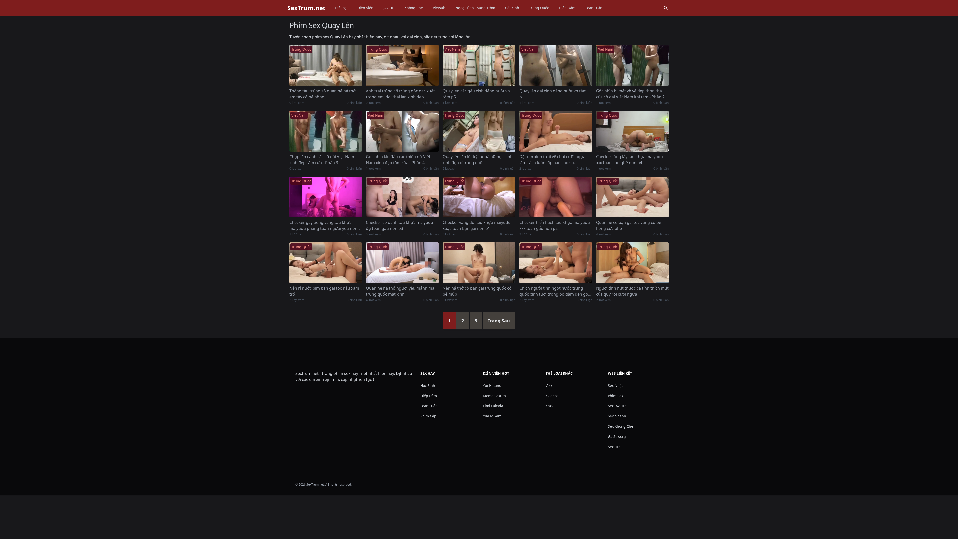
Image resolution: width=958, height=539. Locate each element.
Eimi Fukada (493, 406)
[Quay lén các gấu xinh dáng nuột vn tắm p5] (479, 65)
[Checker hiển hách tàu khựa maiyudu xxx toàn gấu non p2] (555, 197)
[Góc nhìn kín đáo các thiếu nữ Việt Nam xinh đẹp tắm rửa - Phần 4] (402, 131)
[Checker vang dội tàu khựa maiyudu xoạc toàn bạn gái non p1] (479, 197)
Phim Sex (615, 395)
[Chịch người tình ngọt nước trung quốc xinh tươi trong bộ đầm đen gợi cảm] (555, 262)
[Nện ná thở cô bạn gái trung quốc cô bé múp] (479, 262)
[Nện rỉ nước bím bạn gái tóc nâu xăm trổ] (325, 262)
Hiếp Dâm (567, 7)
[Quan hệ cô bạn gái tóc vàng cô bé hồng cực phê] (632, 197)
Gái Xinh (512, 7)
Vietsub (439, 7)
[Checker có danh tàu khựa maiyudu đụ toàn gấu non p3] (402, 197)
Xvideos (552, 395)
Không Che (413, 7)
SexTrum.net (306, 8)
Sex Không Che (620, 426)
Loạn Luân (593, 7)
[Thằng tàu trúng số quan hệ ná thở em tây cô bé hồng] (325, 65)
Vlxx (549, 385)
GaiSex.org (617, 436)
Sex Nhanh (617, 416)
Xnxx (549, 406)
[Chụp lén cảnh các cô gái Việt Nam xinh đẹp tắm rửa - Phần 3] (325, 131)
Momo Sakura (494, 395)
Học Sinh (427, 385)
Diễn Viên (365, 7)
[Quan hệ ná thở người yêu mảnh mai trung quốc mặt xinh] (402, 262)
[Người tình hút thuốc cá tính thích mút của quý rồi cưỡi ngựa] (632, 262)
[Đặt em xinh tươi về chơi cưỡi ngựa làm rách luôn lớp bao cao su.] (555, 131)
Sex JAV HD (617, 406)
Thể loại (341, 7)
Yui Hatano (492, 385)
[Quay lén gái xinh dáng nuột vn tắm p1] (555, 65)
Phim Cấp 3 (429, 416)
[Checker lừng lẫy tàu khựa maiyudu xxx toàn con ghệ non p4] (632, 131)
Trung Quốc (539, 7)
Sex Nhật (615, 385)
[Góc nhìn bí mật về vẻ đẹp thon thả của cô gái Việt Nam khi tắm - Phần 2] (632, 65)
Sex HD (614, 446)
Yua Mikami (492, 416)
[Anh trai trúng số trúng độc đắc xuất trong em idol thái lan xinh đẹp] (402, 65)
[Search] (666, 8)
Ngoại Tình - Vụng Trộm (475, 7)
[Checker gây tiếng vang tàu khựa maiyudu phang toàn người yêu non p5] (325, 197)
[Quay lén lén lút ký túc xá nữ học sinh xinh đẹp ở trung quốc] (479, 131)
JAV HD (388, 7)
